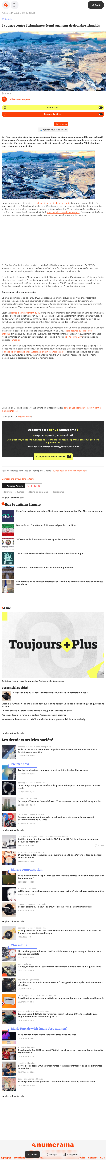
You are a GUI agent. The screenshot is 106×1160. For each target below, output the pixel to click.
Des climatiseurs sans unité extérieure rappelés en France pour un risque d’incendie (61, 998)
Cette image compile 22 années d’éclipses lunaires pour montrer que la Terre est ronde (59, 786)
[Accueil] (6, 5)
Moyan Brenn (24, 416)
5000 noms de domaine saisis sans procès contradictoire (45, 539)
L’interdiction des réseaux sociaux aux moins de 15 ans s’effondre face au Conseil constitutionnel (60, 856)
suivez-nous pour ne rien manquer (69, 470)
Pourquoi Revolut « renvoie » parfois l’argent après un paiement (34, 715)
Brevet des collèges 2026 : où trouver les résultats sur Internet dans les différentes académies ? (60, 1067)
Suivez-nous (61, 124)
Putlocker (15, 339)
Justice (20, 492)
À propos (6, 1157)
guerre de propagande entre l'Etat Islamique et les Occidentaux (34, 351)
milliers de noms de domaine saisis (53, 203)
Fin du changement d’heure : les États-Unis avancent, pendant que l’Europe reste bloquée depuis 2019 (59, 952)
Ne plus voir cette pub (13, 497)
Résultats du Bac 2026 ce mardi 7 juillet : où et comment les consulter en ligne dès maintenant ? (60, 1051)
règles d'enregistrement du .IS (25, 312)
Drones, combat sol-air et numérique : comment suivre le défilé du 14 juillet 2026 (59, 966)
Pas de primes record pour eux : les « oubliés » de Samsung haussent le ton (57, 1081)
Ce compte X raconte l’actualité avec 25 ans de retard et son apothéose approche (59, 801)
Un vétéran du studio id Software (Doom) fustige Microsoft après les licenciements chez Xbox (60, 983)
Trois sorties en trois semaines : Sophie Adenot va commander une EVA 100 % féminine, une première (57, 750)
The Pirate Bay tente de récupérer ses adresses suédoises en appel (49, 553)
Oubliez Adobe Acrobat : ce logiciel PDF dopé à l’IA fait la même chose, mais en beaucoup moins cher (58, 840)
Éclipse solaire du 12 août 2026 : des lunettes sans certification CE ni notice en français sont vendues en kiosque (59, 931)
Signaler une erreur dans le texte (18, 478)
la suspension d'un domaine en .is (63, 212)
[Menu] (14, 5)
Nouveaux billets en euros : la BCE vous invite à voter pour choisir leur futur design (44, 719)
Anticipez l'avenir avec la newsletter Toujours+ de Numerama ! (33, 681)
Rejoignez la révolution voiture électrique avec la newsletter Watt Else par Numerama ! (60, 511)
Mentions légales (24, 1157)
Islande (8, 492)
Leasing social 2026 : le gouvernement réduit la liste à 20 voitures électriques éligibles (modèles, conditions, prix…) (57, 1015)
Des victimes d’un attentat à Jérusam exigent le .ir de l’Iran (46, 525)
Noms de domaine (38, 492)
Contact (92, 1157)
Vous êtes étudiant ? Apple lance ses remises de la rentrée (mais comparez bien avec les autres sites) (61, 877)
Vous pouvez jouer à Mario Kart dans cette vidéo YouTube (47, 1034)
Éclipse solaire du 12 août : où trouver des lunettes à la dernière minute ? (50, 692)
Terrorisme (58, 492)
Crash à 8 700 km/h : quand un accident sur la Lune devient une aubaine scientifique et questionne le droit (53, 705)
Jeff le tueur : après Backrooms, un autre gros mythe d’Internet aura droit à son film (61, 891)
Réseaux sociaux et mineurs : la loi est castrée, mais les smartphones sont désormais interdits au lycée (56, 818)
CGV (102, 1157)
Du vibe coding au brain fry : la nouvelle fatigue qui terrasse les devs (37, 710)
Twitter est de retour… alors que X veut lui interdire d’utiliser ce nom (53, 770)
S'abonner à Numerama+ (50, 456)
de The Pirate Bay (73, 336)
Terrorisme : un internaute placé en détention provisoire (44, 567)
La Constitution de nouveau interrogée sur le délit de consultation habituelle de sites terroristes (59, 583)
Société (8, 19)
